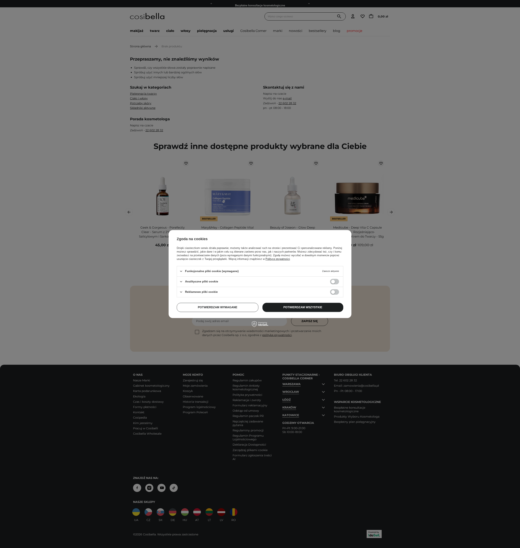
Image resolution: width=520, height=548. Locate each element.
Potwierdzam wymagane (217, 307)
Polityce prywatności (277, 258)
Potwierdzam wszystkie (302, 307)
